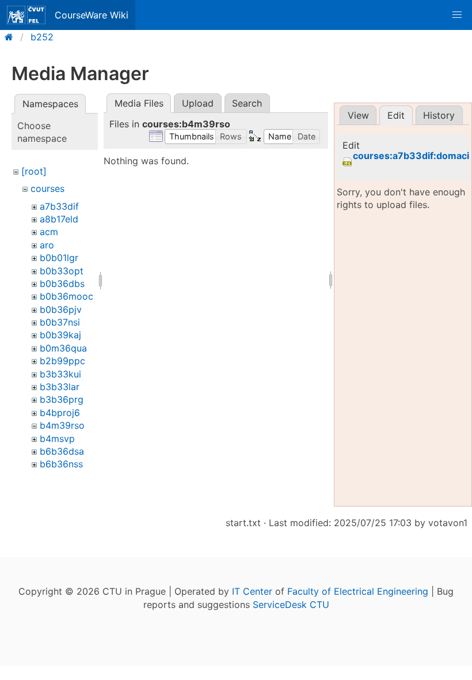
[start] (12, 37)
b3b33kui (60, 374)
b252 (42, 37)
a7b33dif (59, 206)
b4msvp (57, 438)
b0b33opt (61, 271)
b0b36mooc (66, 296)
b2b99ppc (62, 361)
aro (47, 245)
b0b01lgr (59, 257)
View (358, 115)
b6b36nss (61, 464)
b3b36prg (61, 399)
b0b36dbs (62, 283)
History (439, 115)
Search (247, 103)
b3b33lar (59, 386)
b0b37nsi (60, 322)
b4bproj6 (60, 412)
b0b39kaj (60, 335)
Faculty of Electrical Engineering (357, 591)
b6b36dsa (62, 451)
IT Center (252, 591)
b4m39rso (62, 425)
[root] (34, 171)
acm (49, 231)
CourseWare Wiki (91, 15)
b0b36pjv (61, 309)
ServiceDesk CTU (291, 604)
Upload (198, 103)
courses (47, 188)
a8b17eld (59, 219)
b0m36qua (63, 348)
